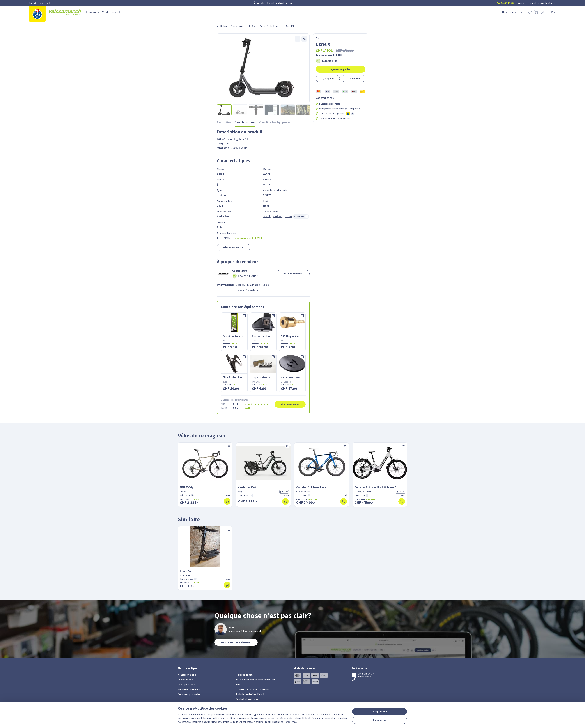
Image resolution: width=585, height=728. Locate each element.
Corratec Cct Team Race (311, 487)
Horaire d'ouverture (247, 290)
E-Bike (252, 26)
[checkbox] (244, 315)
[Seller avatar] (223, 274)
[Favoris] (530, 12)
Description (224, 122)
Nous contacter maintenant (236, 642)
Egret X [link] (290, 26)
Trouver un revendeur (189, 689)
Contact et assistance (247, 699)
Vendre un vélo (185, 679)
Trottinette (276, 26)
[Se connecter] (543, 12)
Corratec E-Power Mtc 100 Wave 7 (375, 487)
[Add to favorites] (297, 39)
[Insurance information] (352, 113)
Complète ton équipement (275, 122)
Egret (220, 174)
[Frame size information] (192, 495)
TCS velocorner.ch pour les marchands (255, 679)
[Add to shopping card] (227, 501)
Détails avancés (232, 247)
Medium (277, 216)
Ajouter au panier (340, 69)
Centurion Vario (247, 487)
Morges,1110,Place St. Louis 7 (253, 285)
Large (288, 216)
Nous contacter (511, 12)
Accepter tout (379, 711)
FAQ (238, 684)
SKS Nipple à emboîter (294, 336)
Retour (224, 26)
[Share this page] (304, 39)
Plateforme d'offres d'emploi (251, 694)
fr (551, 12)
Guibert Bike (329, 61)
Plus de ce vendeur (293, 273)
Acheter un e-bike (187, 675)
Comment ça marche (189, 694)
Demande (355, 78)
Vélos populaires (186, 684)
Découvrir (91, 12)
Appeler (329, 78)
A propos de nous (245, 675)
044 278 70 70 (507, 3)
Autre (263, 26)
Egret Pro (185, 571)
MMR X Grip (186, 487)
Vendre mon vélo (111, 12)
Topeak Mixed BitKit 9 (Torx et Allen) (274, 377)
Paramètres (379, 720)
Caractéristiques (245, 122)
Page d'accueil (237, 26)
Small (266, 216)
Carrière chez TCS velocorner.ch (252, 689)
